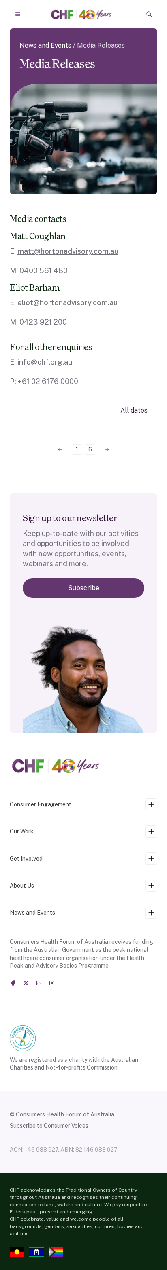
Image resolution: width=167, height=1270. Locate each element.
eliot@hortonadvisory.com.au (67, 302)
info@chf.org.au (44, 362)
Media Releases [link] (101, 45)
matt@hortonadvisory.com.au (67, 251)
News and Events (45, 45)
